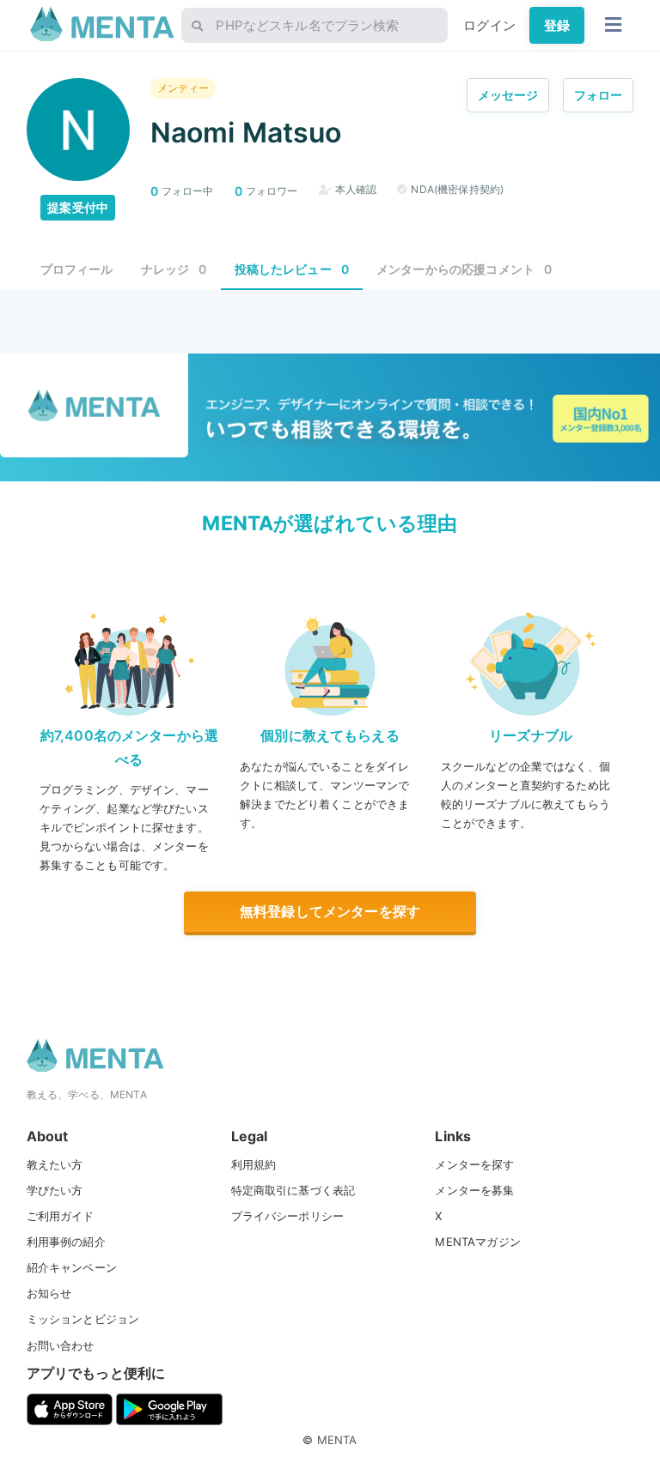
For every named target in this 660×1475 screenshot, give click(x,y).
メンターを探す (474, 1164)
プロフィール (76, 269)
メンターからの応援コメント (464, 269)
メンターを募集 (474, 1190)
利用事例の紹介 (66, 1241)
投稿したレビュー (292, 269)
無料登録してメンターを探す (330, 911)
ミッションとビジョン (83, 1319)
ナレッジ (174, 269)
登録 (557, 25)
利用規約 (254, 1164)
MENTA (337, 1440)
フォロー (598, 95)
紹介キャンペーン (72, 1267)
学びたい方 (55, 1190)
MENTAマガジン (477, 1241)
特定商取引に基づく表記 (293, 1190)
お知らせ (49, 1293)
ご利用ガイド (61, 1216)
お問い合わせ (61, 1345)
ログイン (489, 25)
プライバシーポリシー (288, 1216)
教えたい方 (55, 1164)
